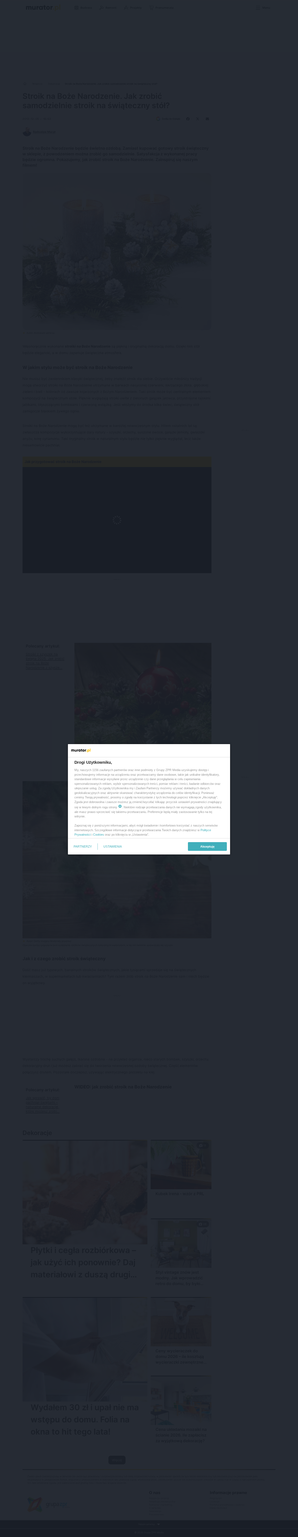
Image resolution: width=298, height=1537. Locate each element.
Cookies (98, 834)
